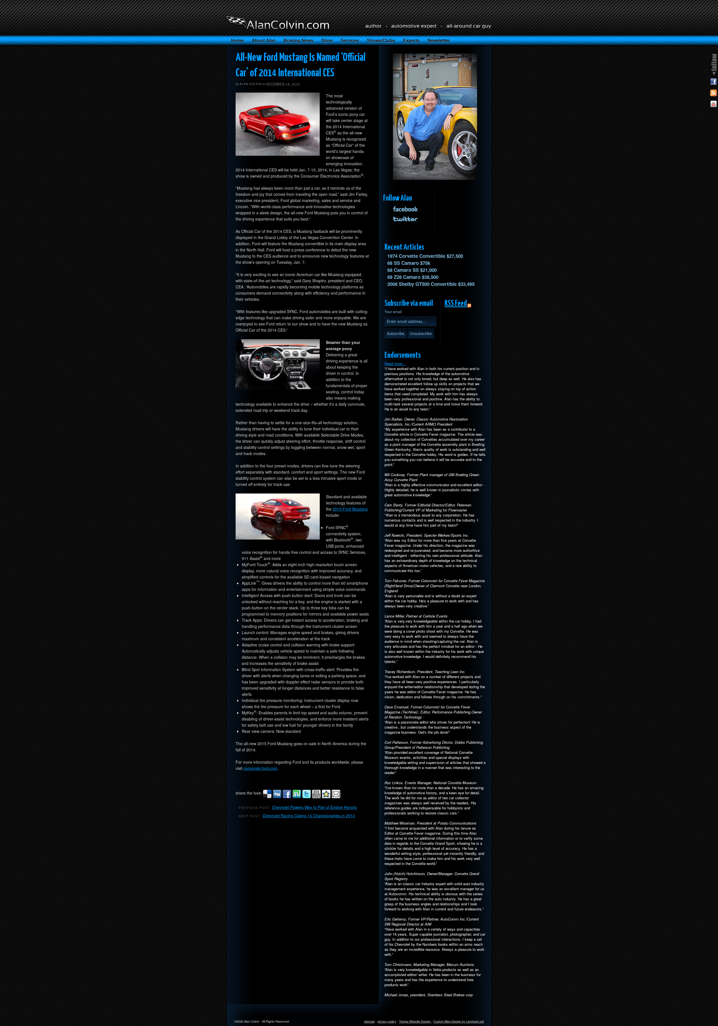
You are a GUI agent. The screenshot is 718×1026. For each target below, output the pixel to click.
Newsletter (438, 40)
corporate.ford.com (260, 768)
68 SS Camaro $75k (408, 263)
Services (349, 40)
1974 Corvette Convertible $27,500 (425, 256)
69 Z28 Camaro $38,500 (412, 277)
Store (327, 40)
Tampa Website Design (415, 1021)
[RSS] (713, 93)
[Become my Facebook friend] (713, 82)
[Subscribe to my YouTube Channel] (713, 105)
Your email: (394, 311)
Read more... (395, 363)
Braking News (298, 40)
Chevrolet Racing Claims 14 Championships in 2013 (309, 815)
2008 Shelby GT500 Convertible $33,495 (431, 284)
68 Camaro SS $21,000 (412, 270)
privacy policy (387, 1021)
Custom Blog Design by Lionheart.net (458, 1021)
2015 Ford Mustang (350, 509)
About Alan (264, 40)
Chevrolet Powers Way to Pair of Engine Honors (314, 807)
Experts (411, 40)
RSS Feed (456, 303)
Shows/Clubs (381, 40)
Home (237, 40)
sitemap (369, 1021)
